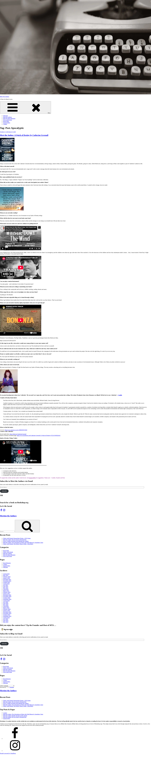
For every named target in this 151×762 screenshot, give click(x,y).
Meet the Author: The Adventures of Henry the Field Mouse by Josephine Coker (23, 542)
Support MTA (6, 122)
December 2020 (7, 595)
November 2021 (7, 581)
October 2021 (6, 582)
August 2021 (6, 583)
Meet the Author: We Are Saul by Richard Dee (14, 539)
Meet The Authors (4, 96)
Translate (11, 687)
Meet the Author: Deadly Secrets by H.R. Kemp (15, 715)
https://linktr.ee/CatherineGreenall (18, 434)
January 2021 (6, 593)
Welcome (5, 115)
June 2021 (5, 586)
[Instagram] (15, 750)
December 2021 (7, 579)
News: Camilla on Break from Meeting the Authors (16, 541)
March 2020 (6, 607)
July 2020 (5, 602)
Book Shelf (6, 121)
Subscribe (4, 491)
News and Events (7, 120)
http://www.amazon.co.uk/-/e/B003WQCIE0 (16, 430)
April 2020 (6, 606)
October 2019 (6, 614)
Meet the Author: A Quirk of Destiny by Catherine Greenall (24, 135)
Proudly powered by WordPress (8, 753)
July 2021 (5, 585)
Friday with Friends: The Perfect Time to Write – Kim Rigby (18, 544)
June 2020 (5, 603)
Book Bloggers (7, 563)
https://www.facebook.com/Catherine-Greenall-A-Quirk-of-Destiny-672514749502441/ (38, 435)
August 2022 (6, 573)
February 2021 (6, 592)
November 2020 (7, 596)
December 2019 (7, 612)
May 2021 (5, 588)
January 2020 (6, 610)
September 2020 (7, 599)
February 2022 (6, 576)
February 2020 (6, 609)
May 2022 (5, 575)
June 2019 (5, 620)
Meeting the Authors (8, 516)
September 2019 (7, 616)
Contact (5, 124)
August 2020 (6, 600)
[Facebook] (15, 738)
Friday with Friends (8, 552)
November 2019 (7, 613)
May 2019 (5, 622)
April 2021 (6, 589)
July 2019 (5, 619)
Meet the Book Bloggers (9, 118)
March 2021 (6, 590)
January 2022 (6, 578)
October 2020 (6, 598)
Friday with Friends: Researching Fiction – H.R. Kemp (17, 538)
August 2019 (6, 617)
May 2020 (5, 605)
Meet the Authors (7, 117)
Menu (49, 113)
